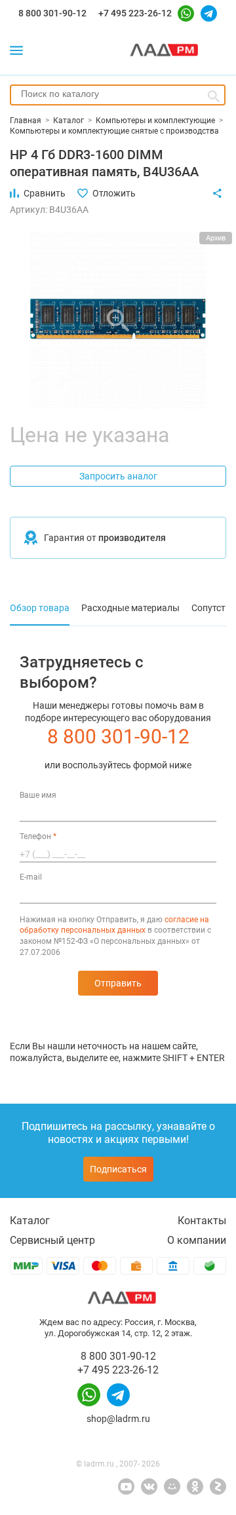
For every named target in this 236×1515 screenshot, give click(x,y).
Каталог (30, 1220)
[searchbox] (117, 94)
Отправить (118, 983)
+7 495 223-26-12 (135, 13)
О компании (196, 1240)
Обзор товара (39, 608)
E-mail (31, 877)
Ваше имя (38, 795)
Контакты (202, 1220)
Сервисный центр (52, 1240)
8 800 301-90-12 (52, 13)
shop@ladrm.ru (118, 1418)
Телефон (38, 836)
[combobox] (118, 94)
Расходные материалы (130, 608)
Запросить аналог (118, 476)
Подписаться (118, 1169)
